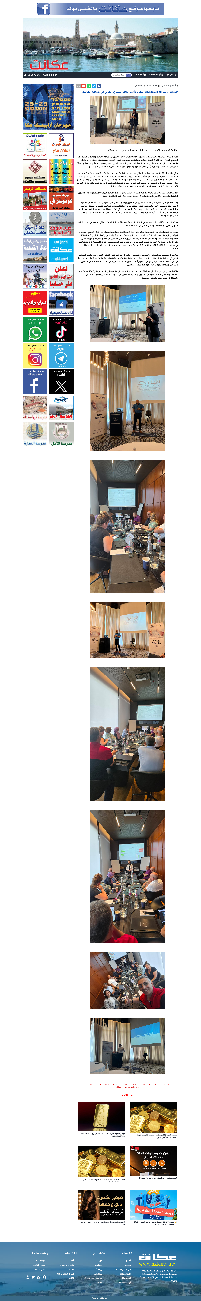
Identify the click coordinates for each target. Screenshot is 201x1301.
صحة (71, 1270)
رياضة (99, 1270)
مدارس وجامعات (93, 1278)
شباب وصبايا (67, 1265)
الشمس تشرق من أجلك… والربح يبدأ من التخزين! (158, 1178)
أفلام (71, 1278)
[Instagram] (28, 75)
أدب (72, 1261)
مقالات (98, 1283)
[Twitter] (31, 75)
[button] (99, 86)
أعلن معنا (40, 1270)
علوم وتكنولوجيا (65, 1274)
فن (100, 1261)
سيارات (98, 1274)
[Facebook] (38, 75)
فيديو (128, 1265)
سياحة (98, 1265)
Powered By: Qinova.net (100, 1298)
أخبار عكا (126, 1278)
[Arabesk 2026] (48, 128)
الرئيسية (41, 1261)
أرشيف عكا (125, 1283)
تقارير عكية (125, 1274)
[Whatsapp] (35, 75)
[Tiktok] (25, 75)
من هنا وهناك (123, 1270)
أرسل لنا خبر (39, 1265)
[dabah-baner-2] (100, 16)
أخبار (128, 1261)
